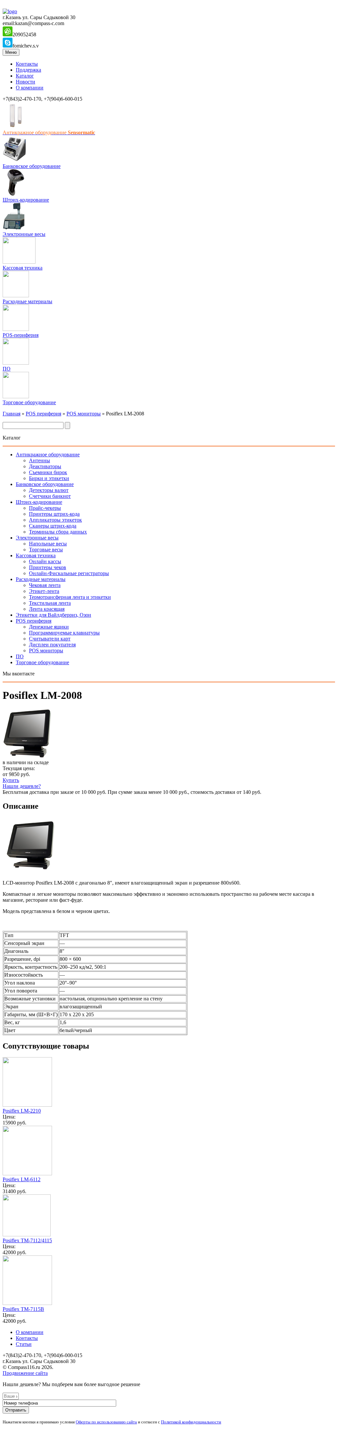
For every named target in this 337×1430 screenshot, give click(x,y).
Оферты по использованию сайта (106, 1421)
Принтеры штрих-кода (54, 514)
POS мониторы (83, 413)
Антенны (39, 460)
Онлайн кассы (45, 561)
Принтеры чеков (47, 567)
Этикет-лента (44, 591)
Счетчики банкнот (50, 496)
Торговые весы (46, 549)
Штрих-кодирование (26, 200)
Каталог (25, 76)
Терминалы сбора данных (58, 532)
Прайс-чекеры (45, 508)
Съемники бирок (48, 472)
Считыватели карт (49, 638)
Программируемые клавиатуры (64, 632)
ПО (7, 369)
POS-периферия (21, 335)
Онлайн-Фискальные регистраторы (69, 573)
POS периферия (43, 413)
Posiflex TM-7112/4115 (27, 1240)
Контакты (27, 64)
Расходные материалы (27, 301)
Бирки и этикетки (49, 478)
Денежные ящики (49, 627)
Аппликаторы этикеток (55, 520)
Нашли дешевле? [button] (22, 786)
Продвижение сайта (25, 1373)
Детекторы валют (48, 490)
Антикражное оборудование (48, 454)
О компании (29, 87)
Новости (25, 81)
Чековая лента (45, 585)
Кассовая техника (22, 268)
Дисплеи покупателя (52, 644)
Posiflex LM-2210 (22, 1111)
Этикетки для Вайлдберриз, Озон (53, 615)
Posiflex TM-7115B (23, 1309)
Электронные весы (24, 234)
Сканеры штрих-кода (52, 526)
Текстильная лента (50, 603)
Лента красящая (47, 609)
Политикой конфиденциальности (191, 1421)
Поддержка (28, 70)
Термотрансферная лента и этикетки (70, 597)
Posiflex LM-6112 (21, 1179)
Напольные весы (48, 543)
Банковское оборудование (32, 166)
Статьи (24, 1344)
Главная (11, 413)
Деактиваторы (45, 466)
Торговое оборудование (29, 402)
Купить (11, 780)
